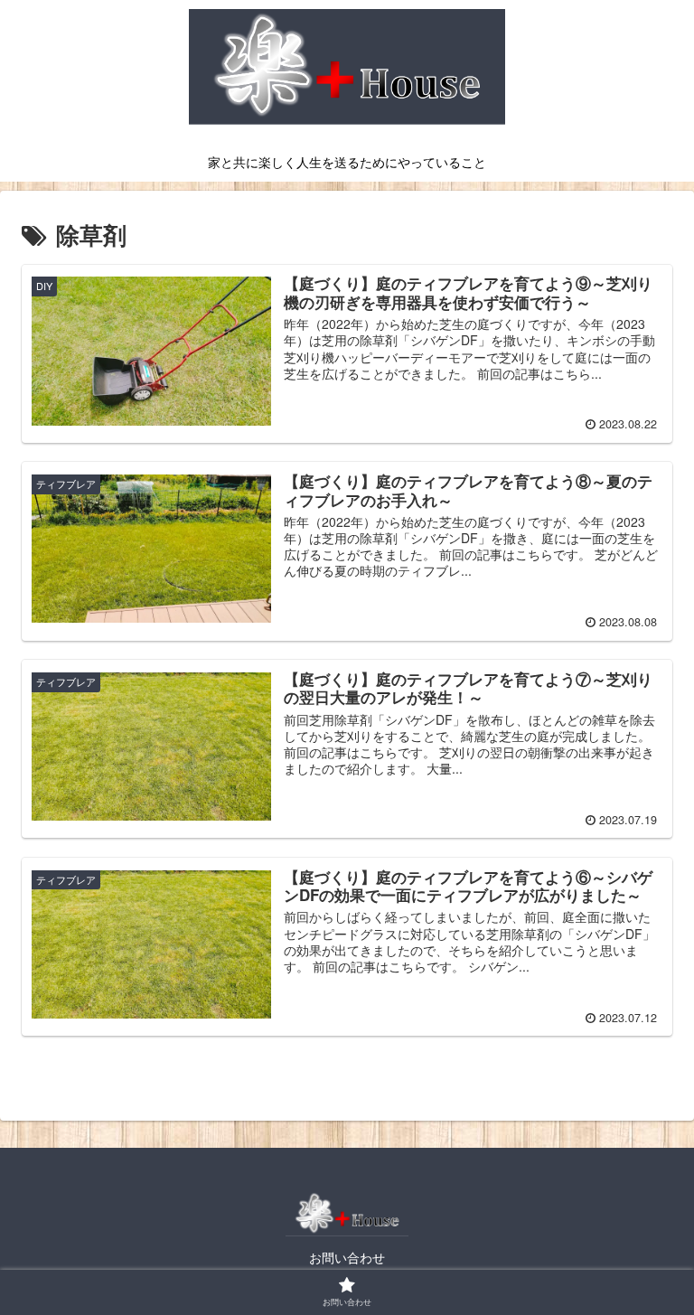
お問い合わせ (347, 1257)
